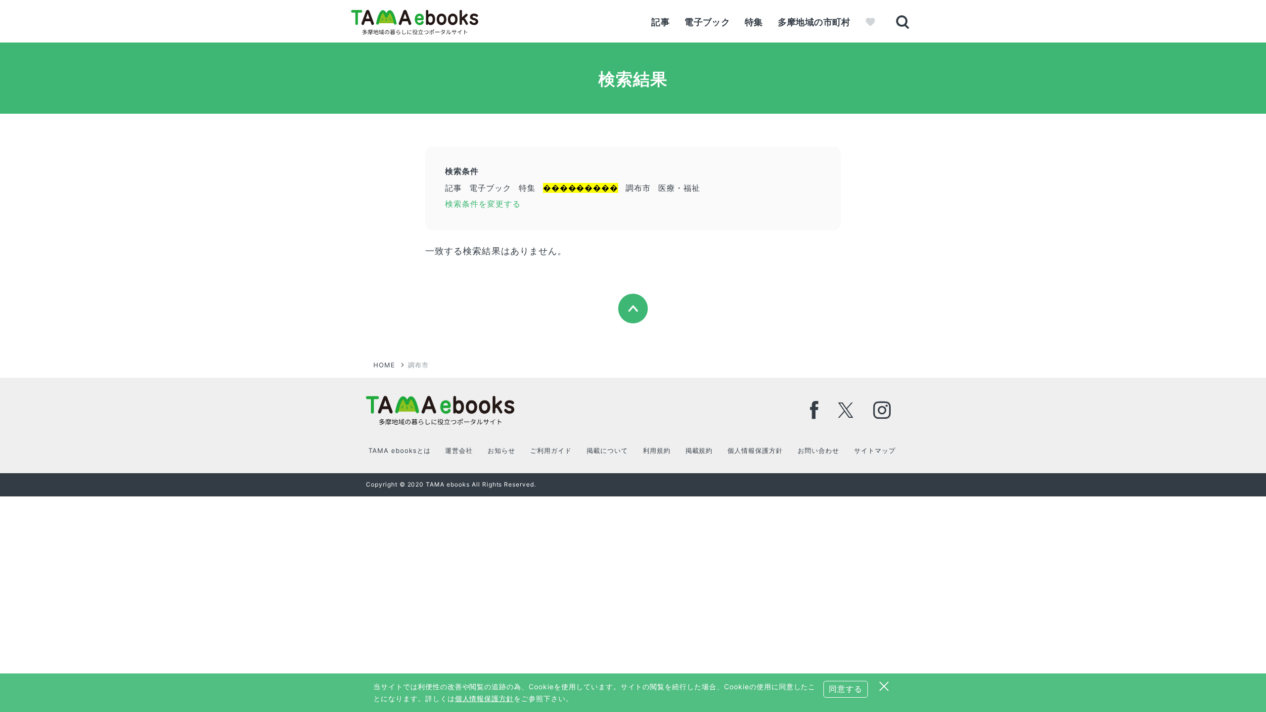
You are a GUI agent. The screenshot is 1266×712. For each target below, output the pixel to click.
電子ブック (707, 22)
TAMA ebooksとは (399, 450)
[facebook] (814, 410)
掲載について (607, 450)
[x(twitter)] (846, 410)
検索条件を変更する (483, 204)
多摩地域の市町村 (814, 22)
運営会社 (459, 450)
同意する (845, 689)
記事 (660, 22)
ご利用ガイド (551, 450)
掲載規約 (699, 450)
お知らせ (501, 450)
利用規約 (657, 450)
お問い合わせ (818, 450)
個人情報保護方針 (755, 450)
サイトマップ (875, 450)
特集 (754, 22)
